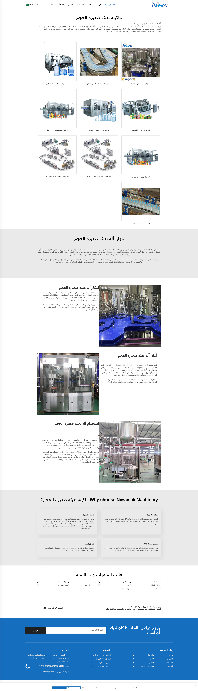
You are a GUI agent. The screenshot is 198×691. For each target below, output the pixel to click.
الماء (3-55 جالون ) (103, 659)
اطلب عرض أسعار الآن (53, 608)
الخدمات (80, 5)
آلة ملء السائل (156, 585)
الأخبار (71, 5)
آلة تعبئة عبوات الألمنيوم (141, 130)
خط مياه (96, 582)
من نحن (102, 5)
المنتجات (91, 5)
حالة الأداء (60, 5)
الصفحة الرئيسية (111, 5)
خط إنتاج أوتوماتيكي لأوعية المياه (99, 176)
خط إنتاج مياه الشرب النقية (141, 84)
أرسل (36, 630)
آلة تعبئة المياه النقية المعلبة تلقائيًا (99, 84)
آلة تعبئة (158, 588)
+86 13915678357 (52, 666)
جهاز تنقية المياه (124, 588)
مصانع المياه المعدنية (92, 585)
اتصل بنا (50, 5)
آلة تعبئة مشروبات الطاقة (141, 177)
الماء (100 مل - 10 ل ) (102, 655)
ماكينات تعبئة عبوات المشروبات (57, 130)
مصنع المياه (126, 582)
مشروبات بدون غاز (103, 666)
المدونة (170, 666)
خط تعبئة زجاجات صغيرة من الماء (57, 176)
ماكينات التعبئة (63, 582)
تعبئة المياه (157, 582)
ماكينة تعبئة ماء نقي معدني (141, 224)
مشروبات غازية (105, 663)
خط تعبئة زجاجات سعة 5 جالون (57, 84)
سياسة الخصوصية (146, 666)
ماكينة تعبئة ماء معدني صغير (99, 130)
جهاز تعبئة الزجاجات (61, 585)
